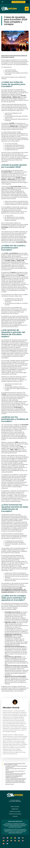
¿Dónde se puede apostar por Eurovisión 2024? (15, 769)
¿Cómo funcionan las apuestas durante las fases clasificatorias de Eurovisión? (15, 779)
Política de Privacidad (15, 813)
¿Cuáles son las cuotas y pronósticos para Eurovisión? (15, 772)
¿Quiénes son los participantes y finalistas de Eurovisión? (13, 777)
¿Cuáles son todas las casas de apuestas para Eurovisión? (16, 767)
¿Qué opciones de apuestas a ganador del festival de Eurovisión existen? (15, 774)
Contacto (15, 816)
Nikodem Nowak (9, 784)
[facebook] (2, 2)
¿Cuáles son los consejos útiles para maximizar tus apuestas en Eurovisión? (15, 782)
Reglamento (15, 809)
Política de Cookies (15, 811)
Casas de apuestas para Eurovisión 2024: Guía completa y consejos (14, 764)
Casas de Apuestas (18, 2)
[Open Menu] (27, 2)
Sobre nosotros (15, 806)
